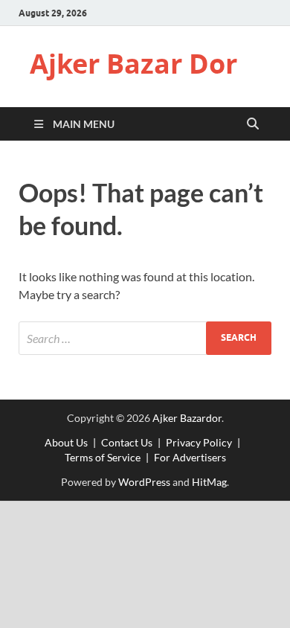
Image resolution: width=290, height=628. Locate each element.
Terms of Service (103, 457)
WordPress (144, 481)
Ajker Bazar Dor (133, 63)
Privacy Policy (199, 442)
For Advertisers (190, 457)
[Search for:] (145, 338)
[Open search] (253, 124)
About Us (66, 442)
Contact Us (126, 442)
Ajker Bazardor (187, 417)
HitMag (209, 481)
